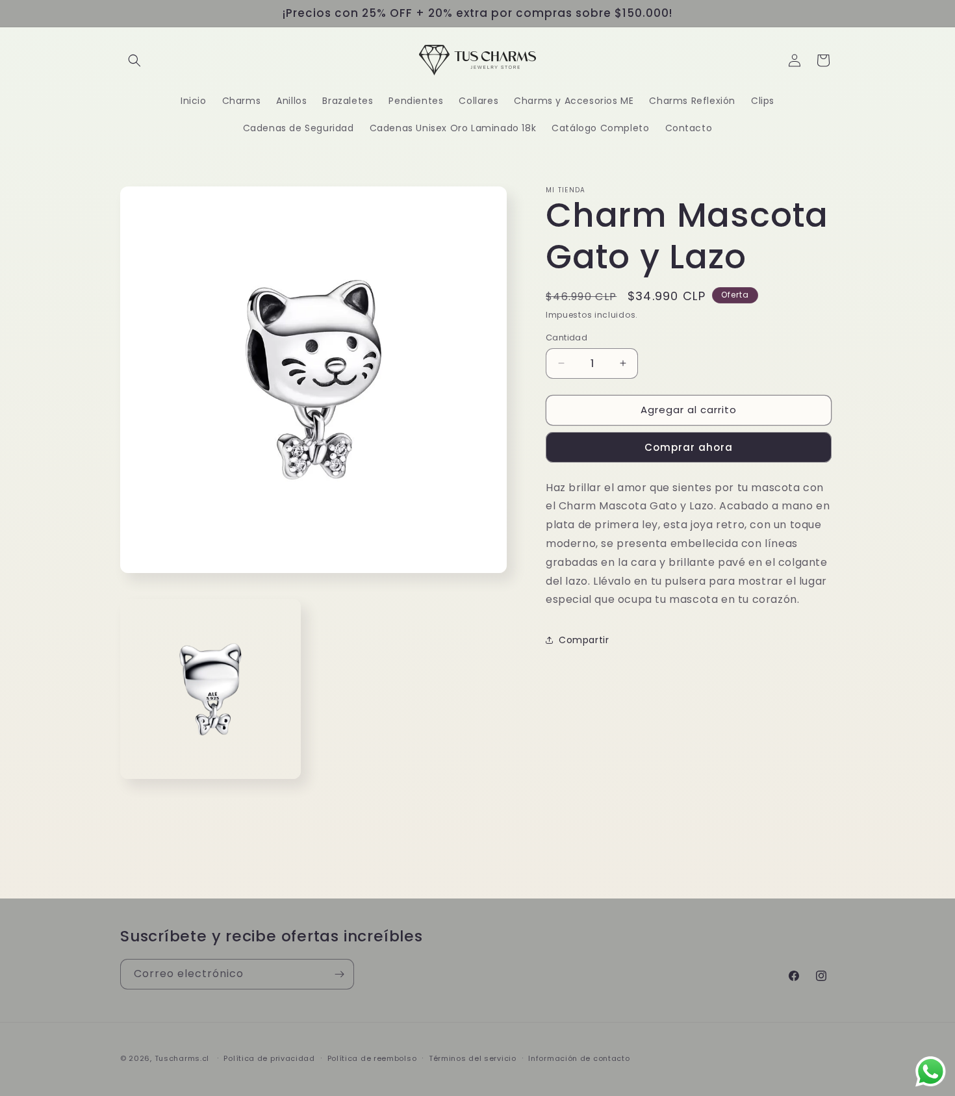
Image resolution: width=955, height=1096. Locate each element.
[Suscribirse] (339, 974)
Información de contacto (579, 1058)
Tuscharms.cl (182, 1058)
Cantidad (566, 337)
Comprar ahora (688, 447)
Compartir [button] (584, 639)
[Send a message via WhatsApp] (931, 1072)
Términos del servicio (472, 1058)
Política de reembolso (372, 1058)
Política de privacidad (268, 1058)
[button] (134, 60)
